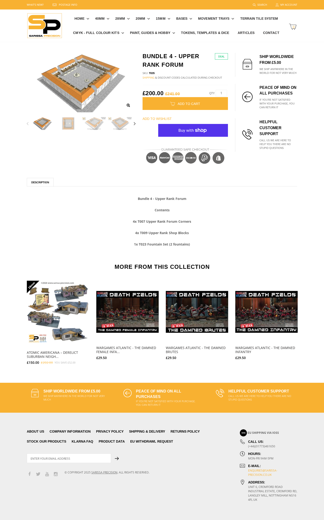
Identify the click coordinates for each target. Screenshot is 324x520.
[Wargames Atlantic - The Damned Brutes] (197, 312)
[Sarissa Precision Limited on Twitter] (38, 474)
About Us (35, 431)
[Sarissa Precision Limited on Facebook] (29, 474)
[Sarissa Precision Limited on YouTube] (46, 474)
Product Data (112, 441)
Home (79, 18)
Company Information (70, 431)
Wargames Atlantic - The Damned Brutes (196, 349)
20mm (140, 18)
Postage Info (68, 4)
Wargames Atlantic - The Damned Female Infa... (126, 349)
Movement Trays (213, 18)
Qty (212, 93)
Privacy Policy (110, 431)
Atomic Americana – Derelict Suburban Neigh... (52, 354)
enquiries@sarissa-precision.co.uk (262, 472)
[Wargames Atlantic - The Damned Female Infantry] (127, 312)
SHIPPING (148, 77)
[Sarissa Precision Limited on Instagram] (55, 474)
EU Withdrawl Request (151, 441)
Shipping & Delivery (147, 431)
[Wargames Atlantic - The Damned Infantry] (266, 312)
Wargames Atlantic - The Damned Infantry (265, 349)
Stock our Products (46, 441)
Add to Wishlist (157, 119)
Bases (182, 18)
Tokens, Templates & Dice (205, 33)
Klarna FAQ (82, 441)
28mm (120, 18)
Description (40, 182)
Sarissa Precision (104, 472)
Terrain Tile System (259, 18)
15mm (160, 18)
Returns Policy (185, 431)
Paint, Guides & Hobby (150, 33)
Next (134, 123)
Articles (246, 33)
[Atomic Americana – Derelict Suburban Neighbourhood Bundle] (58, 312)
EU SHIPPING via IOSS (263, 433)
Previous (27, 123)
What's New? (35, 4)
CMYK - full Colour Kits (96, 33)
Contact (271, 33)
